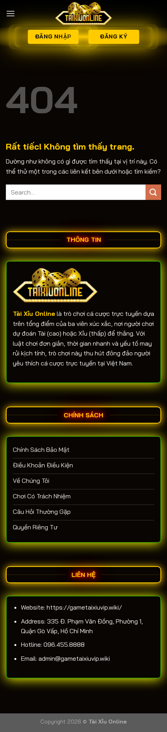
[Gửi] (153, 192)
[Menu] (10, 13)
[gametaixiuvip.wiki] (83, 13)
